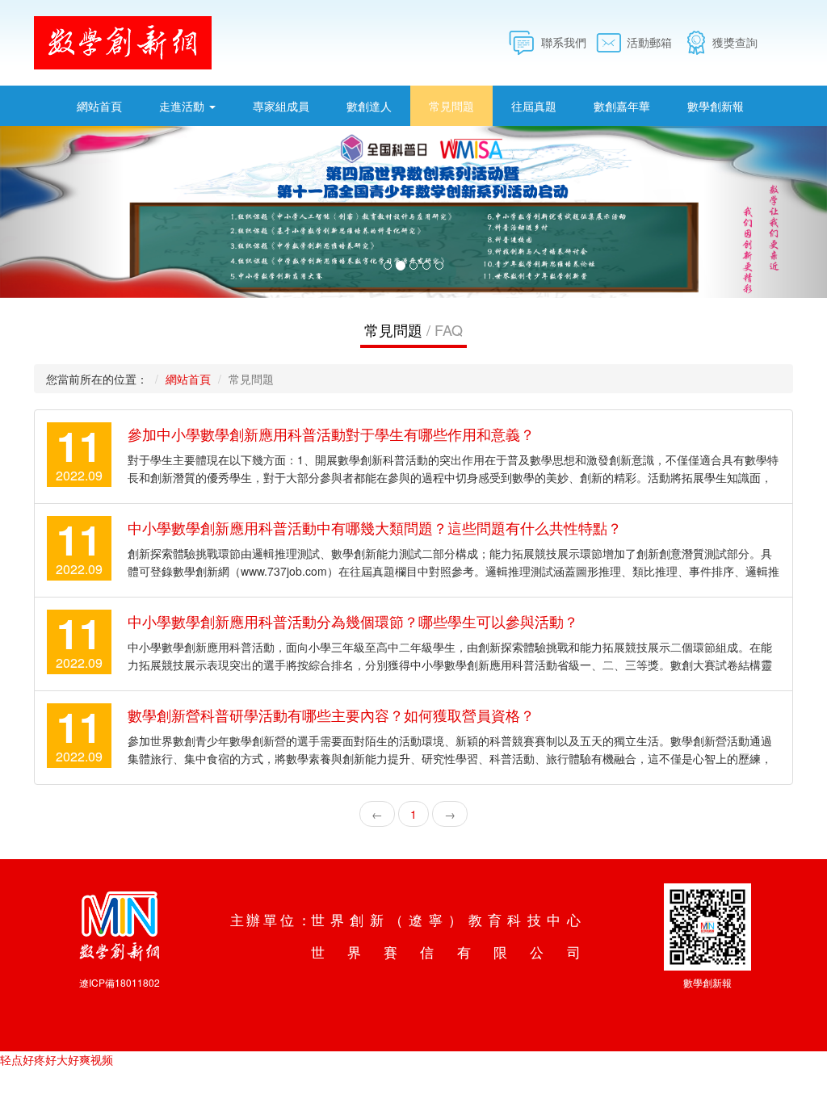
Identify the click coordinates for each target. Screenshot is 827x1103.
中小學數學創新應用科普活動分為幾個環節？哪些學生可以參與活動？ (353, 620)
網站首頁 (99, 106)
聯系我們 (563, 42)
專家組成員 (281, 106)
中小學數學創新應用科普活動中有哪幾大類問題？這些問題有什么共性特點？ (375, 527)
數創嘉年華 (622, 106)
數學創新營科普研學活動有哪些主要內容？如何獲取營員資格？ (331, 714)
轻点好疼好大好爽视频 (56, 1059)
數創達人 (369, 106)
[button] (62, 212)
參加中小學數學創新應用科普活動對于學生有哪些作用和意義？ (331, 433)
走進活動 (183, 106)
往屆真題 (533, 106)
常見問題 (451, 106)
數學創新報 (715, 106)
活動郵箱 (649, 42)
